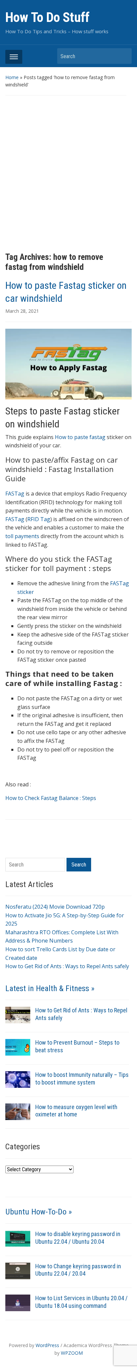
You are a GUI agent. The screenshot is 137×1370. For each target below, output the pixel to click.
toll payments (22, 536)
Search (123, 56)
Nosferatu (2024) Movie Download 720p (55, 906)
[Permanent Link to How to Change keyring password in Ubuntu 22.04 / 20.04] (17, 1270)
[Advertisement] (68, 173)
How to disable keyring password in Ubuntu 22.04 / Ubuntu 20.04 (77, 1237)
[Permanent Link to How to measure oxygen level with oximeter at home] (17, 1111)
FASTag (14, 493)
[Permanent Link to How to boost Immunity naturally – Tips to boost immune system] (17, 1079)
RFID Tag (38, 519)
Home (12, 77)
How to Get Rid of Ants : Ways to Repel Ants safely (67, 966)
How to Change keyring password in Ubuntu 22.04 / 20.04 (78, 1270)
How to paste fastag (80, 437)
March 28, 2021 (22, 311)
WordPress (47, 1345)
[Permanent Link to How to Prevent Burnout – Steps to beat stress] (17, 1046)
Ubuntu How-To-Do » (38, 1211)
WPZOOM (72, 1353)
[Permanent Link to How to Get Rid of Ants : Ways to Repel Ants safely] (17, 1014)
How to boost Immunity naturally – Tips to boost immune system (82, 1078)
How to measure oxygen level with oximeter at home (76, 1110)
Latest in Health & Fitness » (49, 988)
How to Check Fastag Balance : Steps (50, 798)
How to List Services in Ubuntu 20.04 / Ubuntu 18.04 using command (81, 1302)
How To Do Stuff (47, 17)
